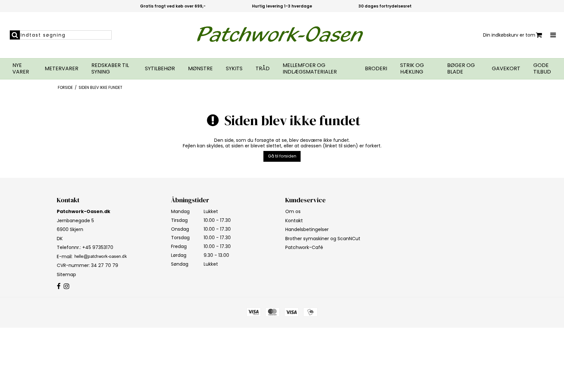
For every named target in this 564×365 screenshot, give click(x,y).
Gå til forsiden (282, 156)
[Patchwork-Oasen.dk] (282, 35)
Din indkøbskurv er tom (509, 35)
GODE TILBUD (542, 68)
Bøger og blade (461, 68)
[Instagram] (66, 286)
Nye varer (20, 68)
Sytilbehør (160, 68)
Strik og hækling (412, 68)
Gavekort (506, 68)
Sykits (234, 68)
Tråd (263, 68)
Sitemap (66, 274)
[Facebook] (58, 286)
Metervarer (61, 68)
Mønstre (200, 68)
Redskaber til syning (110, 68)
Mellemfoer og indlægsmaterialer (310, 68)
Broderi (376, 68)
